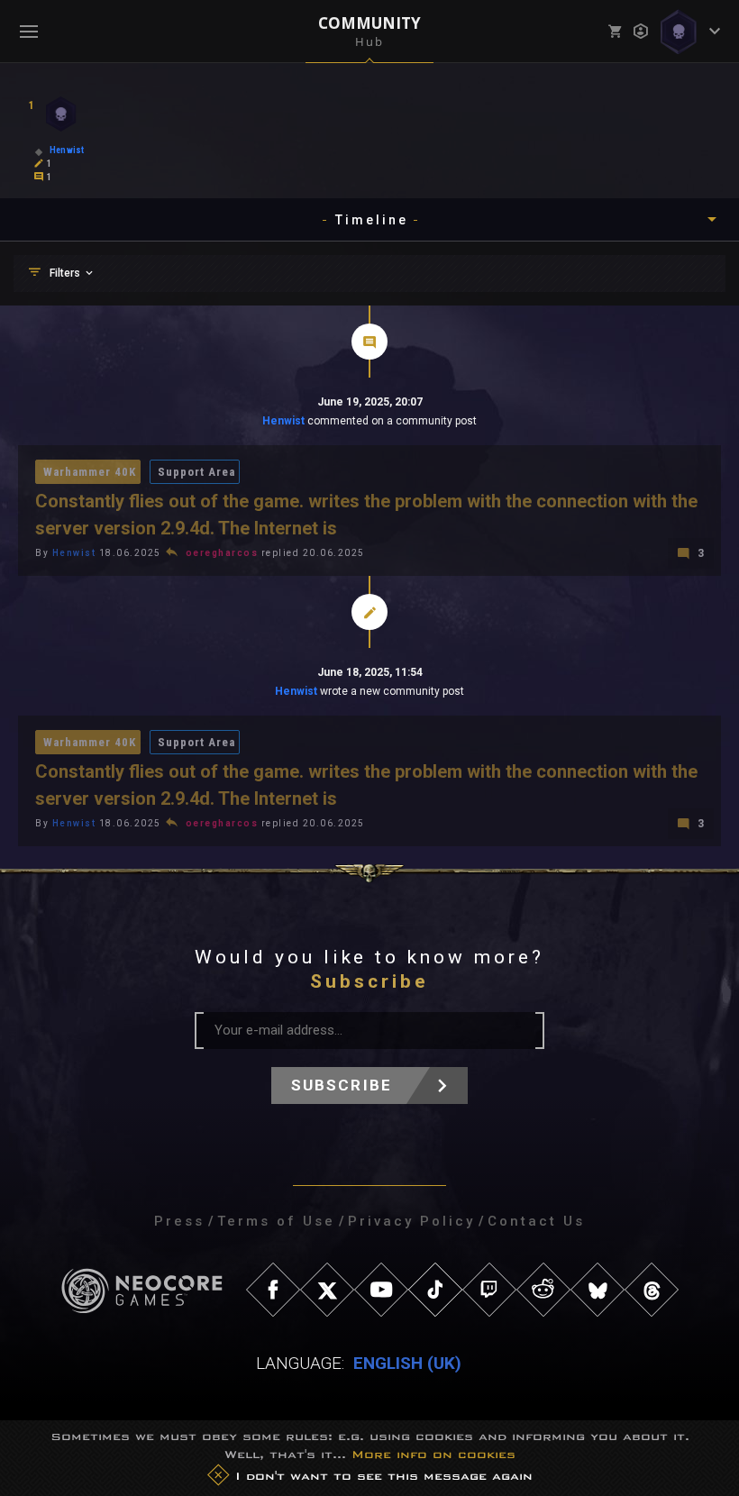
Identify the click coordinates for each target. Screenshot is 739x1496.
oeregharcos (222, 553)
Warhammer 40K (89, 472)
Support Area (196, 472)
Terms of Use (276, 1221)
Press (179, 1221)
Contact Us (536, 1221)
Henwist (283, 421)
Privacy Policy (411, 1221)
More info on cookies (433, 1454)
